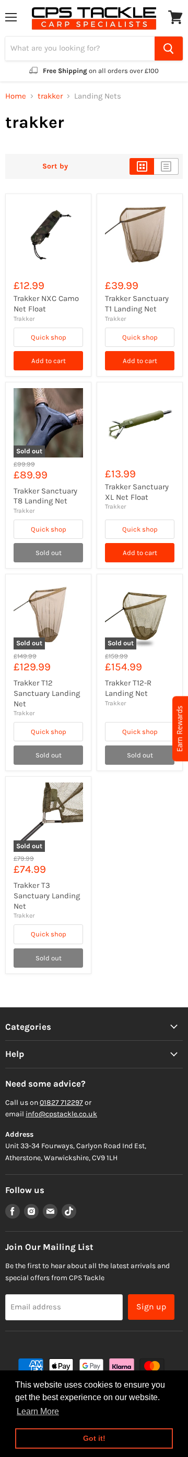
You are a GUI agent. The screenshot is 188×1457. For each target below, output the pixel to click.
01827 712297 (61, 1102)
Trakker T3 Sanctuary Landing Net (47, 895)
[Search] (169, 49)
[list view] (166, 166)
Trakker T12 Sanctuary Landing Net (47, 693)
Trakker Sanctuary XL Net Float (137, 492)
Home (15, 96)
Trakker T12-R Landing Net (128, 688)
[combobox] (80, 49)
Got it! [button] (94, 1438)
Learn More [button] (38, 1411)
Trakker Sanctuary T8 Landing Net (45, 496)
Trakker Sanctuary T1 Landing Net (137, 304)
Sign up (151, 1306)
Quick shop (48, 337)
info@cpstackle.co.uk (61, 1114)
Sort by (55, 166)
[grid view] (142, 166)
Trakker (24, 318)
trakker (50, 96)
